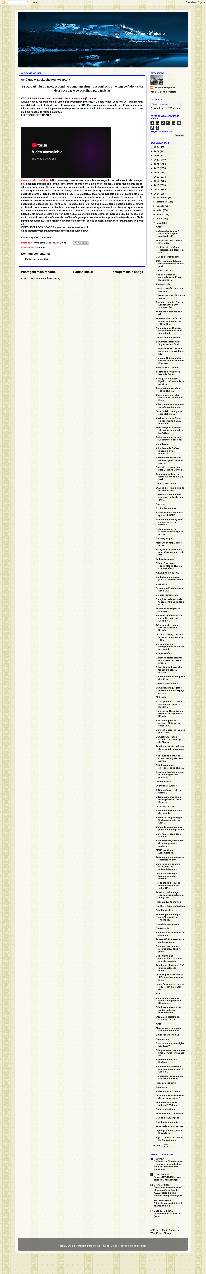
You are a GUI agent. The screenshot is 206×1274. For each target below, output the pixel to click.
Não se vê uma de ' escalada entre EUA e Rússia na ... (169, 277)
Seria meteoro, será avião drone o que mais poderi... (170, 843)
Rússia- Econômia (166, 1083)
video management (48, 230)
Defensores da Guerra (168, 337)
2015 (157, 189)
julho (160, 210)
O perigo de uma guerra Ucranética (169, 1131)
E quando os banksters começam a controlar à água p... (169, 1069)
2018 (157, 177)
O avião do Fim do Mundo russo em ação (170, 489)
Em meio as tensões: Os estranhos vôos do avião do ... (169, 618)
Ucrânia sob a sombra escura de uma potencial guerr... (168, 866)
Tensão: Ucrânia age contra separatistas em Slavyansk (169, 895)
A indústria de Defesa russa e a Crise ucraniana (167, 451)
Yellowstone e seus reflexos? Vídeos (166, 1103)
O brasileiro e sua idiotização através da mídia (168, 1204)
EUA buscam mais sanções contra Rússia (170, 766)
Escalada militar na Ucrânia (166, 1060)
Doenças (40, 247)
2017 (157, 181)
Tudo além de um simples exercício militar (170, 858)
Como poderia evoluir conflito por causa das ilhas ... (169, 397)
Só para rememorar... (167, 595)
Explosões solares (166, 508)
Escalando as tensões (168, 1122)
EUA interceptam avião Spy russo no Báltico (168, 343)
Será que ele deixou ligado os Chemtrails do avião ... (170, 381)
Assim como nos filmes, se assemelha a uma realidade (169, 421)
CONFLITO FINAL (163, 1211)
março (160, 1145)
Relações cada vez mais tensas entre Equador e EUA (170, 602)
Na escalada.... (164, 928)
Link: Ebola (162, 444)
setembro (162, 202)
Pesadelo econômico (167, 924)
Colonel (115, 1246)
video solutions (67, 230)
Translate (175, 108)
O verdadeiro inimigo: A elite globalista (169, 412)
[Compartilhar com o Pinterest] (87, 243)
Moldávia (161, 697)
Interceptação (163, 781)
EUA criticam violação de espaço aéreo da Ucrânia (169, 522)
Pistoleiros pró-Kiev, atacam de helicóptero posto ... (169, 531)
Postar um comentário (37, 259)
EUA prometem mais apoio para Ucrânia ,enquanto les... (170, 1053)
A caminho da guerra (167, 573)
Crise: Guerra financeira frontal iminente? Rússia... (169, 670)
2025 (157, 147)
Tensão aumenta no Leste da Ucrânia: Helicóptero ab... (170, 749)
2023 (157, 155)
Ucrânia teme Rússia (167, 683)
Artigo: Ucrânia (164, 653)
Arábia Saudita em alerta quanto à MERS (169, 513)
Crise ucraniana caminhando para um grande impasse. (169, 958)
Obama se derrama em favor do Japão (168, 1018)
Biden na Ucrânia (165, 1109)
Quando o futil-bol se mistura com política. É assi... (169, 477)
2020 (157, 168)
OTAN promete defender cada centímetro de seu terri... (170, 263)
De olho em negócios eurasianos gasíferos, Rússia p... (169, 1000)
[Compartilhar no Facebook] (84, 243)
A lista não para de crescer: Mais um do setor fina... (168, 723)
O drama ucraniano (166, 786)
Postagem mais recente (38, 272)
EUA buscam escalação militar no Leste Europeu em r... (169, 1010)
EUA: (158, 993)
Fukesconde (163, 1039)
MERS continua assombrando (164, 851)
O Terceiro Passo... (166, 806)
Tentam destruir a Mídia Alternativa (169, 241)
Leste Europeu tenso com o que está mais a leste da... (170, 987)
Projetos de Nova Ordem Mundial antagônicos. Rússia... (169, 713)
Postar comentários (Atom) (45, 278)
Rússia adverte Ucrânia (168, 902)
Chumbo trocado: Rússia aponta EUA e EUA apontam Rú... (169, 305)
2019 (157, 172)
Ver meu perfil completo (163, 92)
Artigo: (160, 227)
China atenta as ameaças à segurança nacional (169, 438)
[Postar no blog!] (78, 243)
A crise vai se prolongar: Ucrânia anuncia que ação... (169, 820)
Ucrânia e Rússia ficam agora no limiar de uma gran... (169, 497)
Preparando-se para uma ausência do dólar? (169, 1077)
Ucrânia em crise (165, 270)
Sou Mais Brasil (162, 1200)
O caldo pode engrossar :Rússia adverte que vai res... (170, 977)
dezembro (162, 197)
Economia (161, 584)
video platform (29, 230)
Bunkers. (161, 504)
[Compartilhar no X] (81, 243)
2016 (157, 185)
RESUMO (159, 1159)
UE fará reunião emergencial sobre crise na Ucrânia (170, 646)
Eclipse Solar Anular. (167, 367)
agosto (161, 206)
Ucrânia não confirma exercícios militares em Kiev (169, 250)
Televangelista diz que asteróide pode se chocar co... (168, 917)
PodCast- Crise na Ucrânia (170, 906)
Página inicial (83, 272)
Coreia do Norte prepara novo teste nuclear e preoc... (169, 660)
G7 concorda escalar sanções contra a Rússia (167, 628)
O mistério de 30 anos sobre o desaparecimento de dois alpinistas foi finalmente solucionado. (168, 1165)
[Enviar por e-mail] (74, 243)
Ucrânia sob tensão (166, 483)
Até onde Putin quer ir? (169, 1091)
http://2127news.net (40, 237)
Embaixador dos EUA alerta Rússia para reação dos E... (167, 233)
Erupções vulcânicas (167, 1035)
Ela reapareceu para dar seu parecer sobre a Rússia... (169, 704)
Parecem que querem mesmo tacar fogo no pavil (169, 949)
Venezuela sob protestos (169, 1126)
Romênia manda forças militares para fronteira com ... (169, 460)
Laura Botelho (161, 1174)
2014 (157, 194)
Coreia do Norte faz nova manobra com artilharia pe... (170, 351)
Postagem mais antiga (126, 272)
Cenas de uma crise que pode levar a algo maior (170, 828)
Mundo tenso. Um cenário (170, 1113)
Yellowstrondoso (165, 559)
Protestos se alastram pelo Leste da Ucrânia (169, 468)
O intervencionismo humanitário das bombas (167, 876)
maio (160, 219)
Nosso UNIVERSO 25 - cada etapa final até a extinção (167, 1178)
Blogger (141, 1246)
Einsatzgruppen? (165, 538)
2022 (157, 160)
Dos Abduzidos (164, 910)
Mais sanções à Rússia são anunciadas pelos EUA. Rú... (169, 430)
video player (82, 230)
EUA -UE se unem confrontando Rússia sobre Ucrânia (169, 566)
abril (159, 223)
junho (160, 214)
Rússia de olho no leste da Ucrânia (169, 811)
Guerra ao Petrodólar (167, 257)
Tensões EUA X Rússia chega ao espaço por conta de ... (169, 321)
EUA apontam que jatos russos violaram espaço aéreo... (170, 690)
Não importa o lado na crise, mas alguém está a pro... (169, 758)
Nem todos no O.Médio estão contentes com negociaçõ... (169, 330)
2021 (157, 164)
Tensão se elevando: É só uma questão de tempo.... (170, 968)
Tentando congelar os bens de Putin (168, 373)
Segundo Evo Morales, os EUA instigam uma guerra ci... (170, 774)
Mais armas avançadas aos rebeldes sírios (168, 1029)
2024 (157, 151)
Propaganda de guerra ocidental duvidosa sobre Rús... (168, 885)
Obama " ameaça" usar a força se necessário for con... (170, 637)
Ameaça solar (163, 284)
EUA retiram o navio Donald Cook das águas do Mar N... (170, 739)
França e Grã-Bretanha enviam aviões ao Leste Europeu (170, 360)
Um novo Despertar (164, 87)
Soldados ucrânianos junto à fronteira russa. (169, 578)
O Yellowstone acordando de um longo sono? (170, 1096)
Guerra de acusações (167, 1118)
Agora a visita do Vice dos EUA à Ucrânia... (170, 1138)
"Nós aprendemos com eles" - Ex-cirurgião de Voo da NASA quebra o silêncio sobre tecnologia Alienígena (168, 1191)
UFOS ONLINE (161, 1185)
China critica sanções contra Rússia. (168, 389)
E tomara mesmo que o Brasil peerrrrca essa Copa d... (168, 799)
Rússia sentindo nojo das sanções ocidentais (170, 405)
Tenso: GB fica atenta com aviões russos (170, 940)
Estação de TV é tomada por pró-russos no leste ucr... (170, 552)
